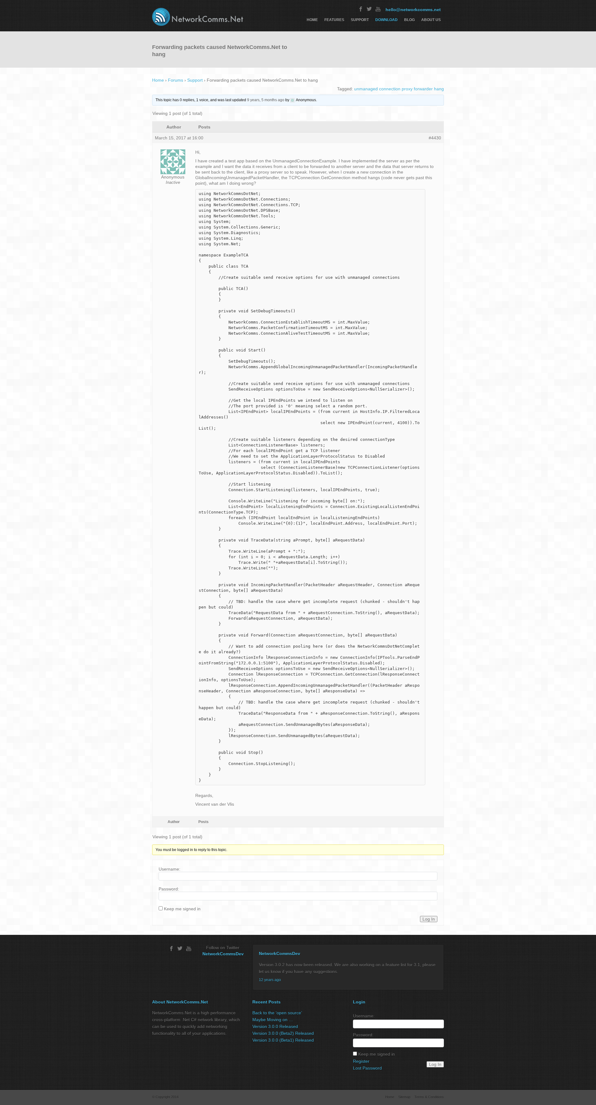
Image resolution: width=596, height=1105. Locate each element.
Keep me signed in (182, 909)
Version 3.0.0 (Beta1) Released (283, 1040)
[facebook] (360, 9)
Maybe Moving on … (272, 1019)
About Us (431, 20)
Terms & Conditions (429, 1097)
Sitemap (404, 1097)
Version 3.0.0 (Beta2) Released (283, 1033)
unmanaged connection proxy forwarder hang (399, 88)
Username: (169, 869)
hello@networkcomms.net (413, 9)
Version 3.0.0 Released (275, 1026)
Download (386, 20)
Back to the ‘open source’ (277, 1012)
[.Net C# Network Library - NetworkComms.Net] (197, 17)
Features (334, 20)
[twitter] (369, 9)
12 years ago (270, 980)
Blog (409, 20)
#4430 (435, 137)
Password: (169, 889)
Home (312, 20)
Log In (428, 919)
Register (361, 1061)
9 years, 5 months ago (265, 100)
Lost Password (367, 1068)
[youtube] (378, 9)
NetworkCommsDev (223, 953)
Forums (175, 80)
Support (360, 20)
